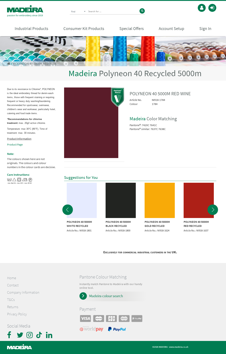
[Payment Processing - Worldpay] (92, 329)
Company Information (23, 292)
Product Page (15, 144)
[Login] (212, 7)
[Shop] (8, 64)
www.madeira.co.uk (178, 347)
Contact (13, 285)
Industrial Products (31, 28)
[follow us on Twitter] (20, 334)
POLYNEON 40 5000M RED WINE (35, 64)
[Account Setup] (202, 7)
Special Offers (131, 28)
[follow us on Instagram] (30, 334)
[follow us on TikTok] (39, 334)
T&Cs (11, 299)
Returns (12, 307)
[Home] (25, 9)
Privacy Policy (17, 314)
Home (11, 278)
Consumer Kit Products (83, 28)
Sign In (205, 28)
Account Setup (171, 28)
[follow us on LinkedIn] (49, 334)
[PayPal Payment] (117, 329)
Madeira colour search (106, 296)
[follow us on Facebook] (10, 334)
